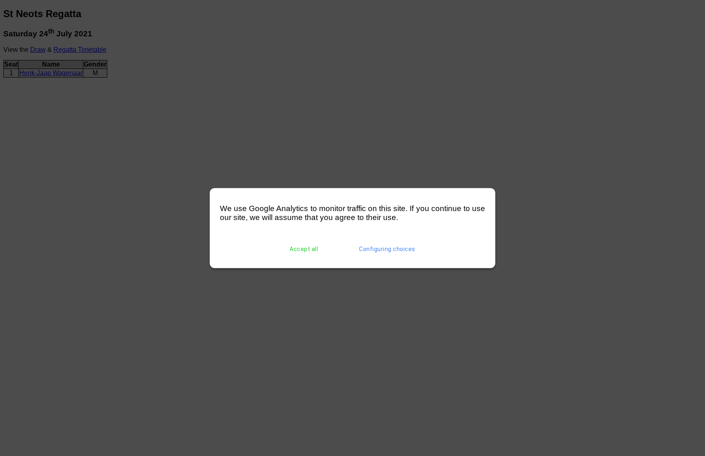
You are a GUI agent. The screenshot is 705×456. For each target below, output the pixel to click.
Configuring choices (387, 249)
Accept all (304, 249)
